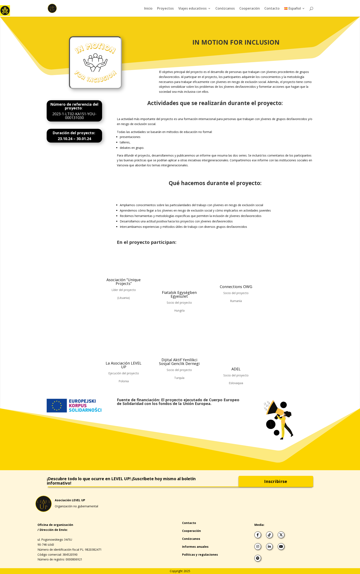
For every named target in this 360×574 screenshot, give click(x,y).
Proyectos (165, 9)
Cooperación (249, 9)
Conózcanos (225, 9)
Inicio (148, 9)
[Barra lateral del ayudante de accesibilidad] (5, 10)
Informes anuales (195, 547)
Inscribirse (275, 481)
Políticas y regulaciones (200, 554)
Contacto (272, 9)
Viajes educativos (192, 9)
